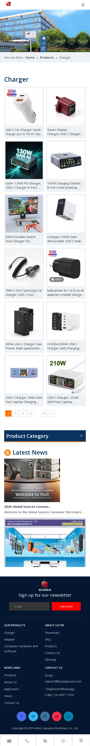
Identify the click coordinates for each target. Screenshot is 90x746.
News (8, 696)
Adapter (9, 639)
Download (52, 633)
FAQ (48, 639)
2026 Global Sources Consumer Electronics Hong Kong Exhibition (27, 504)
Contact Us (52, 653)
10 (44, 413)
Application (11, 689)
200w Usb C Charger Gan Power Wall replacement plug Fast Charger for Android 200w (23, 346)
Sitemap (50, 660)
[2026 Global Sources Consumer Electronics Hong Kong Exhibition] (32, 498)
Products (51, 646)
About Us (10, 682)
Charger (9, 633)
